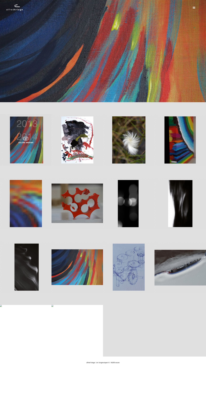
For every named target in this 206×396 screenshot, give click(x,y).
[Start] (14, 7)
